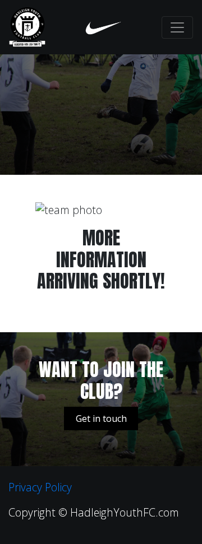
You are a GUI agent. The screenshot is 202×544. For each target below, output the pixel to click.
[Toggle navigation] (177, 27)
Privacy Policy (40, 487)
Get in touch (101, 418)
